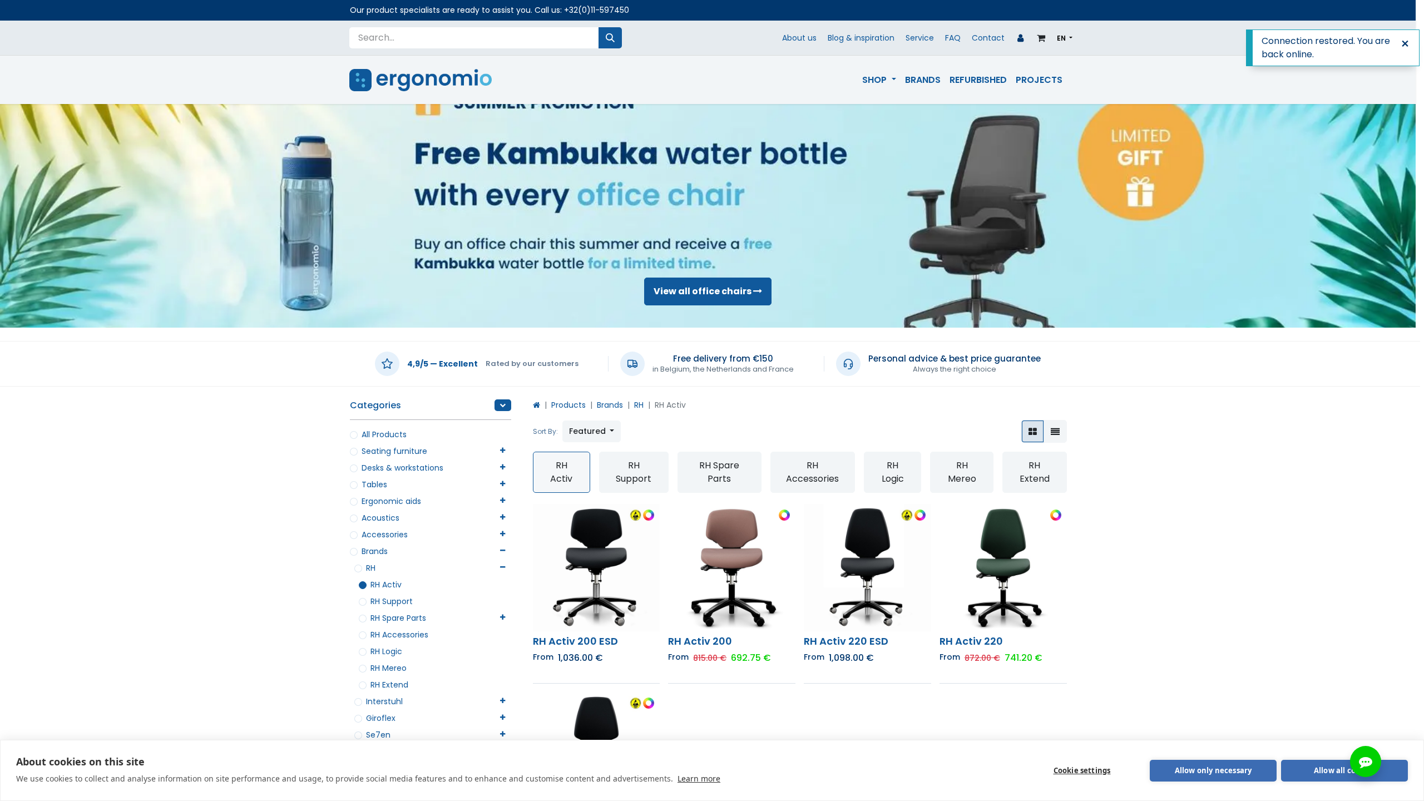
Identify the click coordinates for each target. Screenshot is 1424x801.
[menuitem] (879, 80)
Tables (374, 484)
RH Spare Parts (398, 618)
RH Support (391, 601)
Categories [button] (375, 405)
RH (370, 567)
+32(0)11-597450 (596, 10)
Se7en (378, 734)
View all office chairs (703, 291)
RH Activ (386, 584)
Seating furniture (394, 451)
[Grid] (1032, 431)
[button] (591, 431)
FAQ (953, 37)
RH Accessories (399, 634)
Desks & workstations (402, 467)
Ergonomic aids (391, 501)
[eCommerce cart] (1041, 38)
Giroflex (380, 718)
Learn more (699, 778)
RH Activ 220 (971, 641)
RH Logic (386, 651)
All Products (384, 434)
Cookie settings (1082, 770)
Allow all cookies (1344, 770)
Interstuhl (384, 701)
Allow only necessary (1213, 770)
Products (568, 405)
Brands (375, 551)
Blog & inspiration (861, 37)
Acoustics (380, 517)
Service (920, 37)
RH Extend (389, 684)
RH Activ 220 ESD (846, 641)
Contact (988, 37)
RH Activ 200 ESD (575, 641)
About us (799, 37)
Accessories (385, 534)
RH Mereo (388, 668)
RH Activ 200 (700, 641)
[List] (1055, 431)
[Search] (610, 37)
